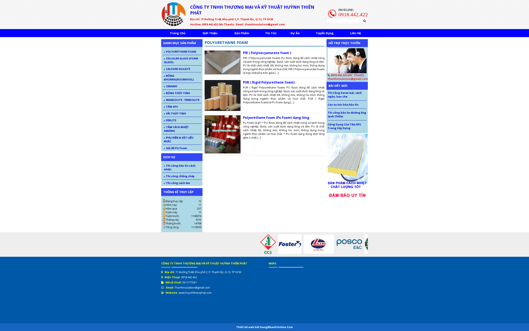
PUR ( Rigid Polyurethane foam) (269, 82)
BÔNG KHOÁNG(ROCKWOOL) (179, 77)
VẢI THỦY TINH (176, 113)
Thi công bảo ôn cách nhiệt (179, 167)
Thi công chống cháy (180, 176)
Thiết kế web (245, 327)
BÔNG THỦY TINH (178, 93)
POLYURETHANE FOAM (181, 51)
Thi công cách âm (178, 183)
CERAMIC (172, 86)
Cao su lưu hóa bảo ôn (343, 104)
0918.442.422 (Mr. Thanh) (347, 75)
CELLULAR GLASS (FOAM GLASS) (181, 60)
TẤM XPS (172, 106)
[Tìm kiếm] (364, 21)
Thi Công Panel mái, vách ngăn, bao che (345, 94)
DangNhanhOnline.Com (276, 327)
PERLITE (171, 120)
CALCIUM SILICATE (178, 69)
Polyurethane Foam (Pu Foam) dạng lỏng (276, 117)
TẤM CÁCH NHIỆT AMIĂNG (176, 129)
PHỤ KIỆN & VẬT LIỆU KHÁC (178, 139)
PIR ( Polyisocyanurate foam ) (267, 53)
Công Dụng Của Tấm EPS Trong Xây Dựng (344, 126)
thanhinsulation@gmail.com (348, 79)
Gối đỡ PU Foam (176, 148)
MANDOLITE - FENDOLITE (182, 100)
